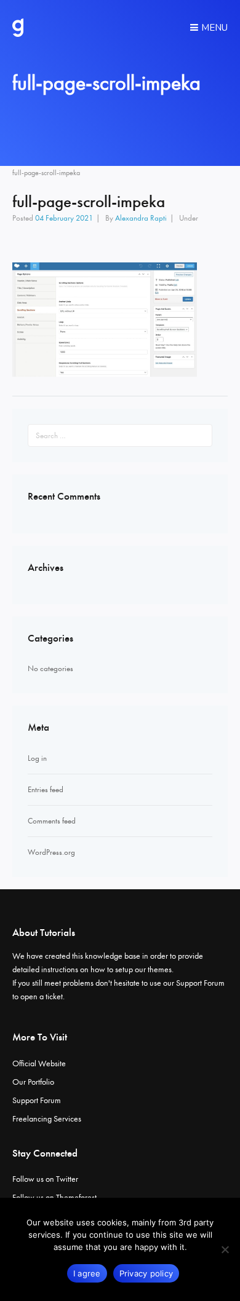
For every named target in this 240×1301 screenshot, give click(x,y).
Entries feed (45, 789)
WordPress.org (51, 852)
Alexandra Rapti (141, 217)
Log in (37, 758)
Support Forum (200, 983)
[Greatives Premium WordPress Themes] (17, 27)
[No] (224, 1249)
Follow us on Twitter (45, 1179)
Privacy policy (146, 1273)
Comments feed (52, 820)
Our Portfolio (33, 1082)
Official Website (39, 1063)
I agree (87, 1273)
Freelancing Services (46, 1119)
